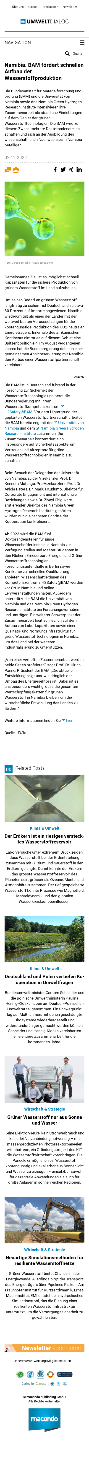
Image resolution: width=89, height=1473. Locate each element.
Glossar (33, 7)
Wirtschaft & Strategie (44, 1109)
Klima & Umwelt (44, 828)
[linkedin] (79, 172)
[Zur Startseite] (44, 21)
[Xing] (71, 172)
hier (69, 720)
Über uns (18, 7)
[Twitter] (63, 172)
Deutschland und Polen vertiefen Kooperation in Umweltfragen (44, 979)
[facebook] (55, 172)
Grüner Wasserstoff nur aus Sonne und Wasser (44, 1120)
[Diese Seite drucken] (16, 172)
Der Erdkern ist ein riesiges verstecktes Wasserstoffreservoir (44, 839)
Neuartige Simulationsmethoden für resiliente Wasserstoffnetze (45, 1260)
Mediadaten (50, 7)
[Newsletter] (44, 1348)
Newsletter (70, 7)
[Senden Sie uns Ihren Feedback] (8, 172)
